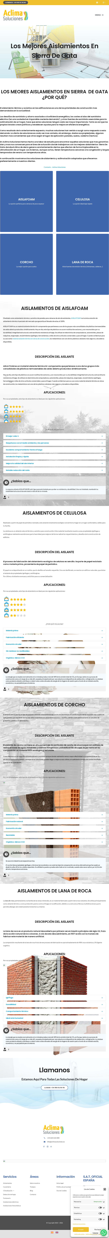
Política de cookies (79, 1234)
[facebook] (44, 1140)
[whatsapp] (51, 1140)
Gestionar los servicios (79, 1224)
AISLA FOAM (76, 318)
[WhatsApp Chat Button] (103, 1232)
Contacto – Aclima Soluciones (55, 167)
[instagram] (47, 1140)
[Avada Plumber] (16, 10)
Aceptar (81, 1229)
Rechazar (97, 1229)
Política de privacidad (92, 1234)
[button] (105, 1189)
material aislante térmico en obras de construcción (31, 339)
